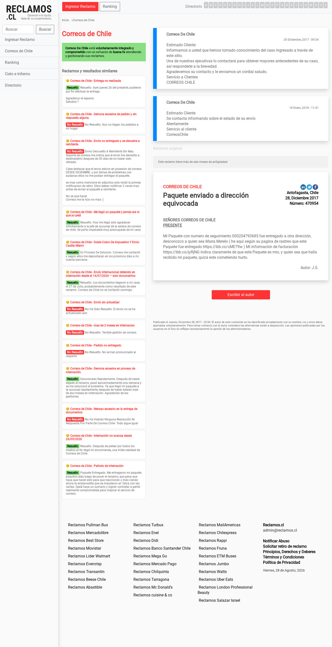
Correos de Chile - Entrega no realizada (95, 81)
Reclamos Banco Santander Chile (162, 548)
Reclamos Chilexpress (217, 532)
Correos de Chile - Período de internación (96, 466)
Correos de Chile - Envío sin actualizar (95, 302)
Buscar (45, 29)
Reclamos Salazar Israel (219, 600)
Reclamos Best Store (86, 540)
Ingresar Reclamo (20, 39)
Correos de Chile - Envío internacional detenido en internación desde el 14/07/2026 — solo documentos (100, 273)
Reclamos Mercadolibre (88, 532)
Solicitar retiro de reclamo (285, 546)
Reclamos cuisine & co (152, 595)
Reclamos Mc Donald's (153, 587)
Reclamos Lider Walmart (89, 556)
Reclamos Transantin (86, 571)
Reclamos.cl (273, 525)
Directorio (13, 85)
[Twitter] (309, 187)
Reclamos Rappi (213, 540)
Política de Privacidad (281, 562)
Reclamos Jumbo (214, 564)
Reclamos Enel (146, 532)
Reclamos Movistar (84, 548)
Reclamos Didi (145, 540)
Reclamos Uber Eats (216, 579)
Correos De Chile (182, 186)
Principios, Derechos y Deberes (289, 551)
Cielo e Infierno (17, 74)
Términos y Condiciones (283, 557)
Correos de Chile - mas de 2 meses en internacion (102, 325)
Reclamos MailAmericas (219, 525)
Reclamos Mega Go (150, 556)
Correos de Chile (19, 51)
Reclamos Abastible (85, 587)
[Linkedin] (303, 187)
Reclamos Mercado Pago (154, 564)
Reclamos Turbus (148, 525)
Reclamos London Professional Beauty (225, 590)
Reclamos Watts (213, 571)
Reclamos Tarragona (151, 579)
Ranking (12, 62)
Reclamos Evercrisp (85, 564)
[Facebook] (315, 187)
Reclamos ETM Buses (217, 556)
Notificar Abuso (276, 541)
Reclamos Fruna (213, 548)
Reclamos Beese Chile (87, 579)
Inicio (65, 20)
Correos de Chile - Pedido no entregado (95, 345)
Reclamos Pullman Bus (88, 525)
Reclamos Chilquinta (151, 571)
